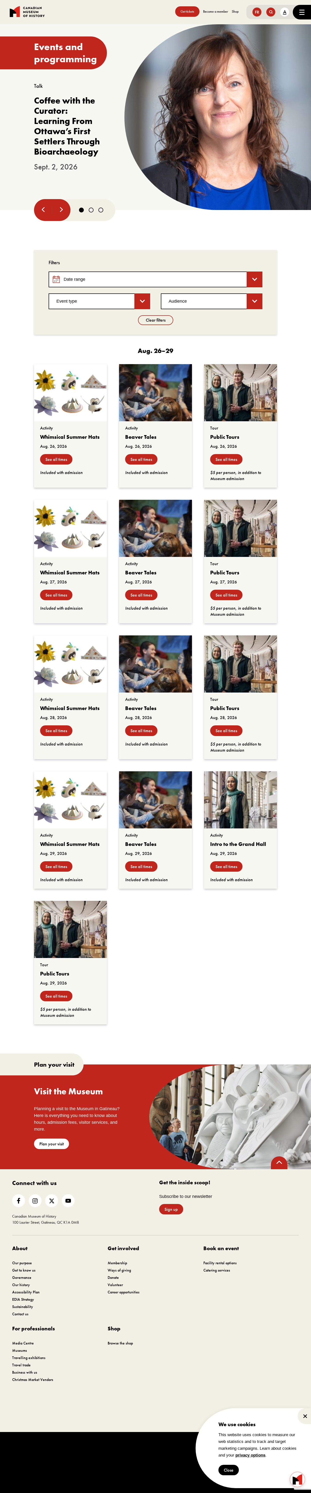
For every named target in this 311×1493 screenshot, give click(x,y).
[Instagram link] (35, 1200)
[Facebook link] (18, 1200)
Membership (117, 1262)
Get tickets (187, 11)
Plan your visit (51, 1144)
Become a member (215, 11)
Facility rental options (220, 1262)
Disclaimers (187, 1445)
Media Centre (23, 1343)
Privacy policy (209, 1445)
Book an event (221, 1248)
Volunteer (115, 1284)
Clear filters (155, 320)
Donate (113, 1277)
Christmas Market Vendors (32, 1379)
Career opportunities (123, 1292)
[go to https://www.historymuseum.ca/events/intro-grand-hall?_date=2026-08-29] (240, 799)
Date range (74, 279)
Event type (66, 301)
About (19, 1248)
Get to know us (23, 1270)
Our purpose (22, 1262)
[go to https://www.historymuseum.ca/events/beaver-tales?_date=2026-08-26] (155, 392)
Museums (19, 1350)
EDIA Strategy (23, 1299)
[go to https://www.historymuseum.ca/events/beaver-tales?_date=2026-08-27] (155, 528)
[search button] (270, 12)
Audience (178, 301)
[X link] (51, 1200)
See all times (56, 459)
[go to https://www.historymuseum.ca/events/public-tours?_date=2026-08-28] (240, 664)
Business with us (24, 1372)
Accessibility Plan (26, 1292)
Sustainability (22, 1306)
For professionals (33, 1328)
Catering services (216, 1270)
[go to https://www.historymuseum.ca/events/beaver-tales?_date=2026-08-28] (155, 664)
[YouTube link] (68, 1200)
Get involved (123, 1248)
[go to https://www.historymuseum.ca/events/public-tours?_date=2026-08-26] (240, 392)
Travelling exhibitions (28, 1357)
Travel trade (21, 1365)
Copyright (167, 1445)
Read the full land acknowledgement (180, 1419)
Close (228, 1470)
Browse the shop (120, 1343)
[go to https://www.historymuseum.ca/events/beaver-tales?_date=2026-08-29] (155, 799)
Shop (235, 11)
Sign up (171, 1209)
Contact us (20, 1314)
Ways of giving (119, 1270)
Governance (21, 1277)
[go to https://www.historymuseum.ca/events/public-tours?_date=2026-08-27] (240, 528)
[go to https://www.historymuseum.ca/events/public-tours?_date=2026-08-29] (70, 929)
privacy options (250, 1455)
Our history (21, 1284)
